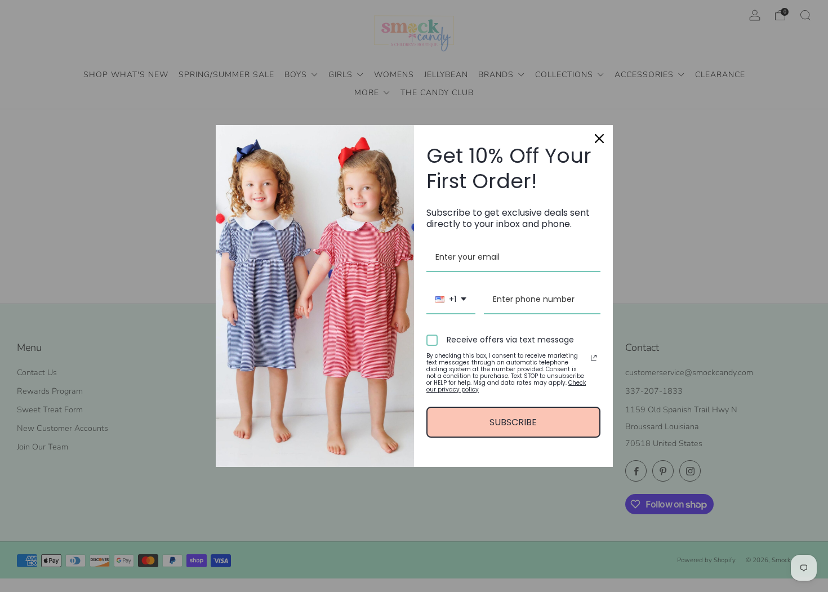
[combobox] (450, 300)
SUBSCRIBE (513, 422)
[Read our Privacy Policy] (593, 357)
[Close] (599, 138)
